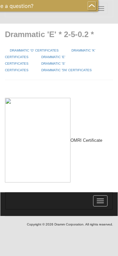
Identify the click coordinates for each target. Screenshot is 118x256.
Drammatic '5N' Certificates (66, 70)
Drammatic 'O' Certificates (34, 50)
